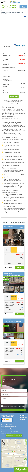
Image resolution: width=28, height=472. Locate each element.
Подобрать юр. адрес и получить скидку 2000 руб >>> (21, 469)
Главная (3, 11)
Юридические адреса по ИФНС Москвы (15, 11)
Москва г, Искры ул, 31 (20, 46)
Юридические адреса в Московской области (10, 431)
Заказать (19, 267)
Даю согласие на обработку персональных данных (14, 406)
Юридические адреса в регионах (8, 433)
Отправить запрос (23, 7)
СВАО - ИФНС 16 (5, 13)
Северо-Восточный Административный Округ (12, 12)
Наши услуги (23, 417)
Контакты (22, 419)
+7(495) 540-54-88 (9, 5)
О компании (23, 415)
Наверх (24, 1)
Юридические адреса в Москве (7, 429)
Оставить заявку (14, 96)
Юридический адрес (13, 227)
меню (4, 2)
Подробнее (7, 267)
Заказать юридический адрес (14, 435)
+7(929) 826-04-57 (9, 8)
